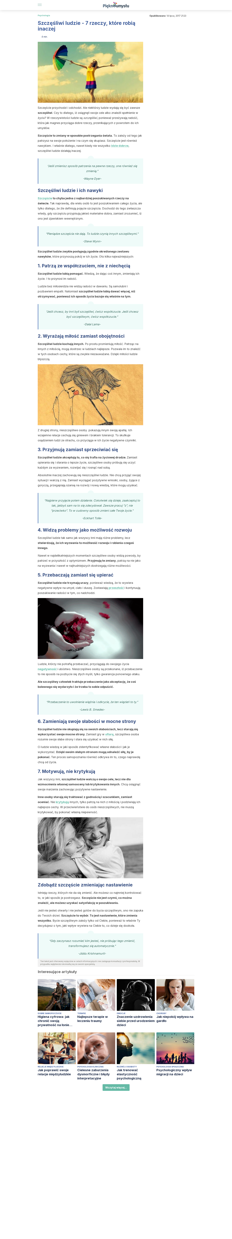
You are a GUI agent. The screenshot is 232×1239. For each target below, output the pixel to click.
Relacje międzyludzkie (51, 1067)
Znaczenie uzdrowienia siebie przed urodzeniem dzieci (136, 1021)
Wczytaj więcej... (116, 1087)
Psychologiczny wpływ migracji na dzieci (174, 1072)
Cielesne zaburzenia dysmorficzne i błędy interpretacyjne (93, 1074)
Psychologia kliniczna (90, 1067)
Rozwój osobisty (127, 1067)
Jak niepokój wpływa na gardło (174, 1019)
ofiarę (109, 734)
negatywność (47, 669)
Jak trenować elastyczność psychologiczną (129, 1074)
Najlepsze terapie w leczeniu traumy (92, 1019)
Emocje (121, 1013)
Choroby (161, 1013)
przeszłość (116, 588)
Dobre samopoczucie (50, 1013)
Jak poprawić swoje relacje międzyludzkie (54, 1072)
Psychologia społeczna (170, 1067)
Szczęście (45, 198)
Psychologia (44, 15)
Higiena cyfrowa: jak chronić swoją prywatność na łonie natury (53, 1021)
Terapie (81, 1013)
